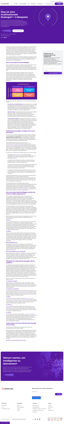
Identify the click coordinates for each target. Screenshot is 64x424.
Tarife (2, 407)
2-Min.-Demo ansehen (18, 30)
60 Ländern (25, 285)
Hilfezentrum (51, 410)
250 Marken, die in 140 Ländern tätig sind (25, 291)
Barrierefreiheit (36, 405)
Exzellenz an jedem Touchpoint (39, 408)
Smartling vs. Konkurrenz (38, 410)
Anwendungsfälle (22, 3)
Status (49, 408)
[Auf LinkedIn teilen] (6, 37)
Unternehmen (40, 3)
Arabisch (14, 249)
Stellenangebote (20, 407)
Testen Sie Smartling (49, 3)
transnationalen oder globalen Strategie (14, 144)
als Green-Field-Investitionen (23, 188)
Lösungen (16, 3)
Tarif (29, 3)
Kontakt (50, 405)
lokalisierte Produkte (17, 154)
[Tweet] (2, 37)
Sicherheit (35, 412)
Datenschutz (14, 419)
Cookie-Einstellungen (5, 422)
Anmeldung (53, 1)
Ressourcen (33, 3)
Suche (57, 1)
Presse (18, 410)
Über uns (19, 405)
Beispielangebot (36, 407)
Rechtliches (19, 419)
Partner (18, 408)
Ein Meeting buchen (59, 4)
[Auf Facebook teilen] (4, 37)
